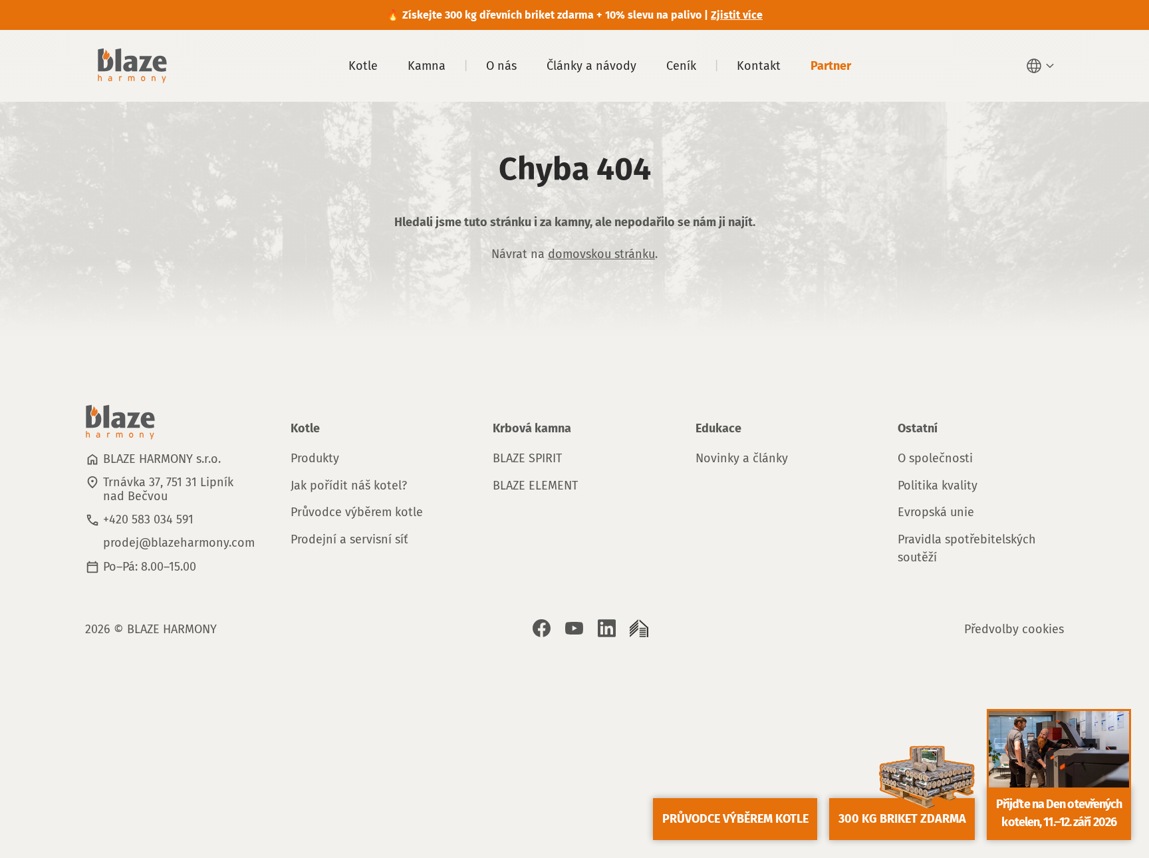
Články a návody (591, 66)
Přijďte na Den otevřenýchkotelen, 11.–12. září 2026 (1059, 813)
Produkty (315, 458)
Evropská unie (936, 512)
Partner (831, 66)
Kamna (427, 66)
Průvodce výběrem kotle (357, 512)
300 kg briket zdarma (902, 818)
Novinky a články (742, 458)
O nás (501, 66)
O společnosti (935, 458)
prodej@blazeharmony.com (179, 542)
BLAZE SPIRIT (527, 458)
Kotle (363, 66)
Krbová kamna (532, 428)
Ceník (681, 66)
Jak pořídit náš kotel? (349, 485)
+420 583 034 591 (148, 519)
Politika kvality (937, 485)
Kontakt (759, 66)
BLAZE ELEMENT (535, 485)
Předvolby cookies (1014, 629)
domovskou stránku (601, 254)
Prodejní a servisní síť (349, 539)
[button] (1042, 66)
